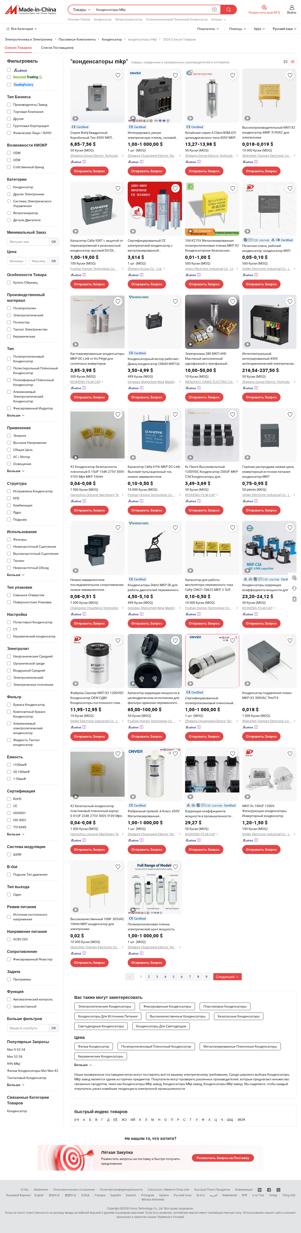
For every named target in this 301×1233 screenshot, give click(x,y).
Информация (244, 1189)
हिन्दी (244, 1195)
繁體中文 (70, 1195)
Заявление (41, 1189)
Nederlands (229, 1195)
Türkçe (273, 1195)
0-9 (76, 1119)
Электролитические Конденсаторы (104, 1006)
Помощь (235, 28)
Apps (257, 28)
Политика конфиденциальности (121, 1189)
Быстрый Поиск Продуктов (212, 1189)
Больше (81, 1065)
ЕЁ (115, 1119)
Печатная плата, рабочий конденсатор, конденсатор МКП (266, 248)
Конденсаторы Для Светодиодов (161, 1026)
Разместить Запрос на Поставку (223, 1158)
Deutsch (131, 1195)
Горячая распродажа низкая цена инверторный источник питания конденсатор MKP (268, 471)
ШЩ (230, 1119)
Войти (291, 12)
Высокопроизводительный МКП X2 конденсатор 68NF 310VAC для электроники (268, 132)
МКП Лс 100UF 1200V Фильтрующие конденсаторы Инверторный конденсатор (264, 811)
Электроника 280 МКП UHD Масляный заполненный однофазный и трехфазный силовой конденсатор (206, 358)
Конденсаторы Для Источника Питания (108, 1016)
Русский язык (182, 1195)
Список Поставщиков (57, 47)
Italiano (164, 1195)
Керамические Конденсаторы (100, 1056)
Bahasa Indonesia (153, 1199)
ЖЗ (124, 1119)
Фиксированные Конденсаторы (167, 1006)
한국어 (200, 1195)
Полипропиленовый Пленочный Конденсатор (177, 19)
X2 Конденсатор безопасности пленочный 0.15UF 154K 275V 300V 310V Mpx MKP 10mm (97, 471)
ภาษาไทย (258, 1195)
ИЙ (133, 1119)
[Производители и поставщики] (30, 10)
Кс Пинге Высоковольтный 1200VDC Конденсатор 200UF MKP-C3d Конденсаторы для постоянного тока (212, 471)
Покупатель (206, 28)
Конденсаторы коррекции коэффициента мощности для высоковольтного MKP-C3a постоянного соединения (265, 587)
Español (116, 1195)
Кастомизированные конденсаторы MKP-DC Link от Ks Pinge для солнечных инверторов (97, 358)
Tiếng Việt (288, 1195)
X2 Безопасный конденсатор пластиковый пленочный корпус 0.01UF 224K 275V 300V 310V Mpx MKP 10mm (96, 811)
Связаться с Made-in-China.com (168, 1189)
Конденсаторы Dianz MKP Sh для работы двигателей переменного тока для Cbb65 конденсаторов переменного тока (153, 587)
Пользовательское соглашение (74, 1189)
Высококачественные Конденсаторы (178, 1016)
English (39, 1195)
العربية (214, 1195)
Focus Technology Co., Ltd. (146, 1208)
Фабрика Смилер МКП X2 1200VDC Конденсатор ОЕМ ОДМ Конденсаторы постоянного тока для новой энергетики (97, 697)
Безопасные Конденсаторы (239, 1016)
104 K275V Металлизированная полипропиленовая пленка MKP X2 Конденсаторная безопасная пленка (212, 245)
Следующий (225, 976)
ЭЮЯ (241, 1119)
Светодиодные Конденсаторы (101, 1026)
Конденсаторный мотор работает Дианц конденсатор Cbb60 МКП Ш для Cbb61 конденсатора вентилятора (153, 361)
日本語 (85, 1195)
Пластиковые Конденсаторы (225, 1006)
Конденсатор (102, 19)
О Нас (25, 1189)
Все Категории (22, 28)
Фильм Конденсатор (128, 19)
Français (100, 1195)
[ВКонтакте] (260, 1189)
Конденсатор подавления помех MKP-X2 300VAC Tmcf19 (267, 695)
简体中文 (54, 1195)
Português (147, 1195)
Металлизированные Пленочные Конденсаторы (240, 1046)
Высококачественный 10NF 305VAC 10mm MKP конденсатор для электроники (97, 924)
